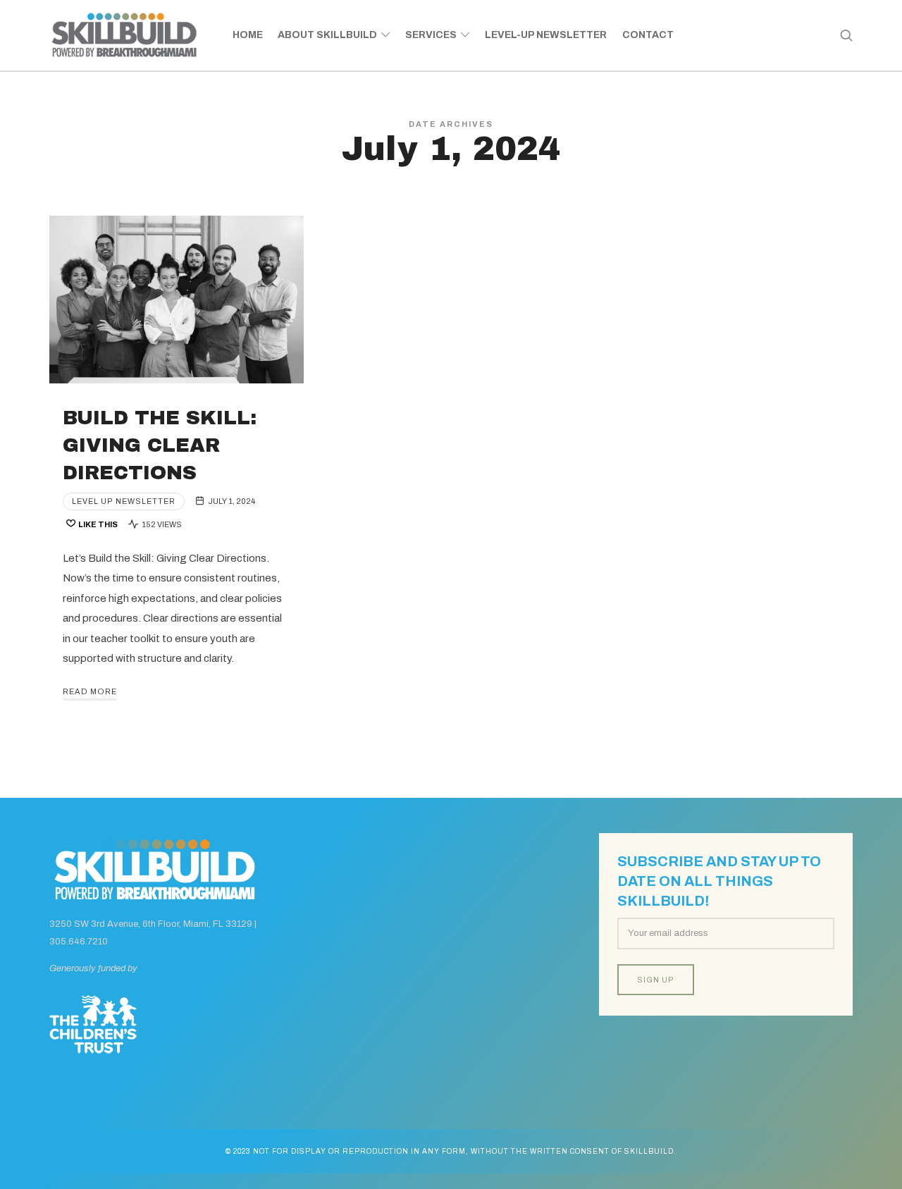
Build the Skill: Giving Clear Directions (160, 445)
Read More (90, 691)
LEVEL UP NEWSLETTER (123, 501)
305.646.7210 (78, 942)
